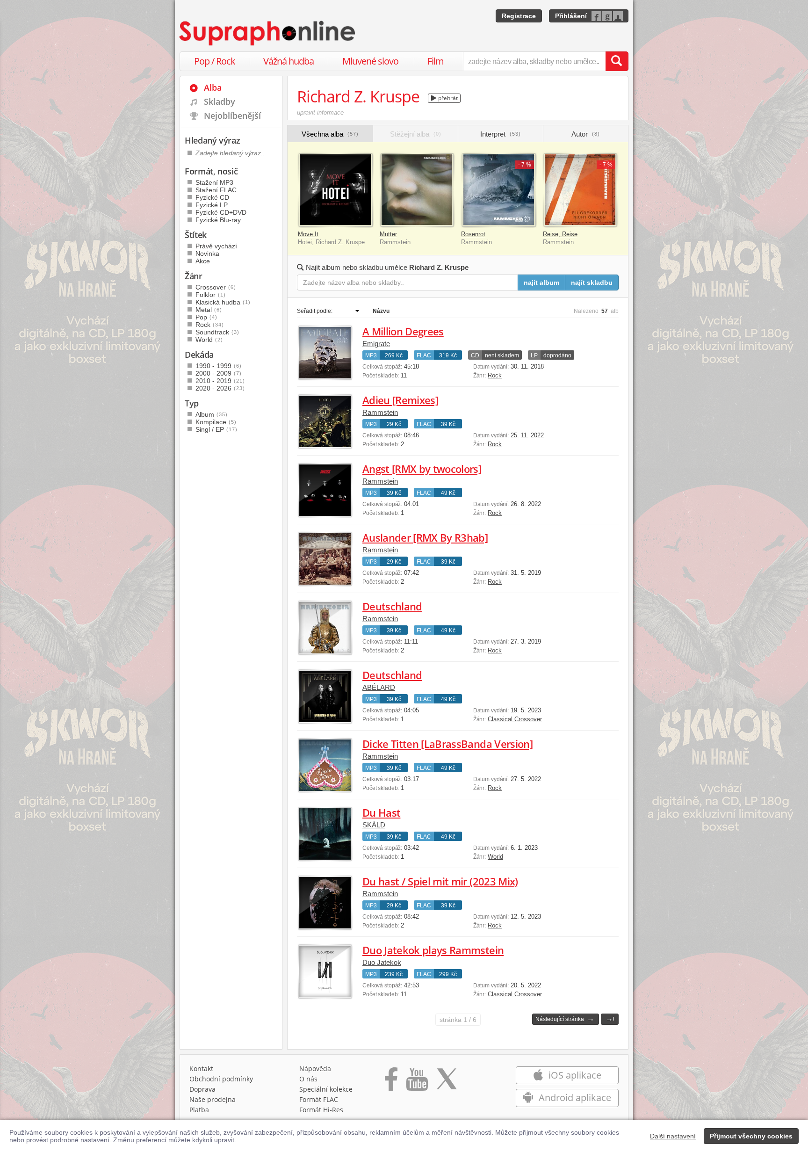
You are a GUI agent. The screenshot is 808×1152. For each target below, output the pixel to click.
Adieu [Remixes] (400, 400)
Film (435, 61)
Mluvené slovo (370, 61)
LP (534, 355)
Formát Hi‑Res (321, 1109)
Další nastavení (673, 1136)
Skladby (219, 101)
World (495, 856)
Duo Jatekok (381, 962)
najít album (541, 282)
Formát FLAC (318, 1099)
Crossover (215, 287)
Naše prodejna (212, 1099)
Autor (585, 134)
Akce (202, 261)
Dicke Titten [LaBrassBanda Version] (447, 744)
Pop (206, 317)
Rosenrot (473, 234)
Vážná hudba (288, 61)
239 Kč (394, 974)
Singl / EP (216, 429)
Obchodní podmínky (221, 1078)
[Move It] (335, 190)
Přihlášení (571, 16)
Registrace (519, 16)
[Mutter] (417, 190)
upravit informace (320, 112)
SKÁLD (373, 825)
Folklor (210, 294)
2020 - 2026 (220, 388)
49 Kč (448, 493)
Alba (213, 87)
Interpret (500, 134)
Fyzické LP (211, 205)
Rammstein (380, 412)
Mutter (388, 234)
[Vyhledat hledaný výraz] (616, 61)
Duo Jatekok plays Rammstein (433, 950)
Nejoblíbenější (232, 115)
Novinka (207, 253)
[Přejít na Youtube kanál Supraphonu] (416, 1082)
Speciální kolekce (326, 1089)
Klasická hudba (223, 302)
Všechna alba (330, 134)
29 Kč (394, 424)
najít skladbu (592, 282)
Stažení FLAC (216, 190)
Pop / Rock (214, 61)
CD (475, 355)
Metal (208, 309)
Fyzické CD (212, 197)
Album (211, 414)
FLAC (424, 355)
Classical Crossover (515, 719)
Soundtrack (217, 332)
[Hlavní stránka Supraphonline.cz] (268, 33)
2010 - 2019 (220, 380)
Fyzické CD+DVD (220, 212)
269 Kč (394, 355)
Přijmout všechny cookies (751, 1136)
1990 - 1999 (218, 366)
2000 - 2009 (218, 373)
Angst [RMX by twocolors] (421, 469)
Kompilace (216, 422)
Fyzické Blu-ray (218, 220)
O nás (308, 1078)
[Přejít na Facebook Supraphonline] (391, 1082)
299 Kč (448, 974)
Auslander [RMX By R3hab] (425, 537)
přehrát (447, 98)
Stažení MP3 (214, 182)
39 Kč (448, 424)
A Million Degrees (403, 331)
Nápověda (315, 1068)
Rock (495, 375)
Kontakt (201, 1068)
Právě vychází (216, 246)
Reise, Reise (560, 234)
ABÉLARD (378, 687)
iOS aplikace (573, 1075)
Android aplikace (573, 1097)
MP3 (371, 355)
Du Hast (381, 812)
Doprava (202, 1089)
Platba (199, 1109)
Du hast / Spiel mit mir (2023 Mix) (440, 881)
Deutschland (392, 606)
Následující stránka (564, 1018)
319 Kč (448, 355)
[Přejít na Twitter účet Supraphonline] (446, 1082)
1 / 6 (458, 1019)
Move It (308, 234)
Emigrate (376, 344)
